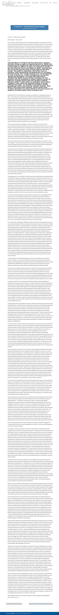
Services (19, 2)
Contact (55, 2)
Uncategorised (21, 5)
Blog (50, 2)
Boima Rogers (9, 5)
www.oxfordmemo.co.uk (13, 597)
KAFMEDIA (13, 613)
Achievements (27, 2)
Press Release (35, 2)
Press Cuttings (44, 2)
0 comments (27, 5)
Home (14, 2)
